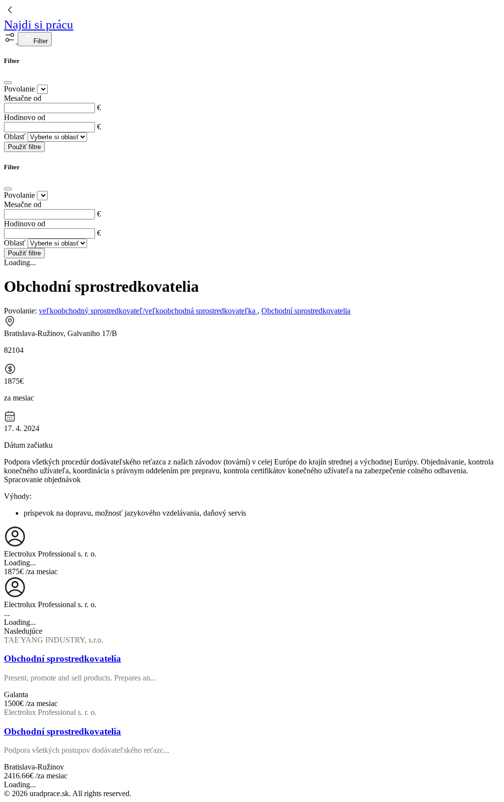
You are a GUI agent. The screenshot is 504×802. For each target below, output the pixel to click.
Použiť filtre (24, 147)
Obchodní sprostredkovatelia (305, 311)
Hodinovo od (24, 117)
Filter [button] (40, 41)
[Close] (8, 82)
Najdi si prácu (38, 24)
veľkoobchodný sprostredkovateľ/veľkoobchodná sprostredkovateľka (148, 311)
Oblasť (15, 136)
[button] (11, 40)
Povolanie (19, 89)
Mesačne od (22, 98)
